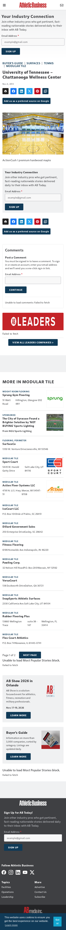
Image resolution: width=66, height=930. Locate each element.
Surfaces (33, 63)
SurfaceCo (9, 444)
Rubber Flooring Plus (16, 616)
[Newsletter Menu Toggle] (62, 5)
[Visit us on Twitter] (32, 872)
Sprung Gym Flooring (16, 395)
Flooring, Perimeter (14, 440)
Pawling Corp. (11, 562)
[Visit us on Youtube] (25, 872)
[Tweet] (29, 91)
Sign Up (11, 51)
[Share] (13, 91)
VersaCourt (9, 580)
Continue (15, 289)
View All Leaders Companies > (32, 342)
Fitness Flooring (12, 544)
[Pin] (37, 91)
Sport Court (10, 462)
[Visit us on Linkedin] (18, 872)
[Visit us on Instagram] (11, 872)
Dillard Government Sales (18, 526)
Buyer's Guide (12, 63)
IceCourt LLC (10, 508)
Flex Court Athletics (15, 638)
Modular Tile (16, 66)
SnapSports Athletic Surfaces (21, 598)
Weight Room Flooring (15, 391)
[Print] (5, 91)
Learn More (18, 715)
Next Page (30, 655)
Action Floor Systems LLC (18, 485)
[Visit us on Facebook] (4, 872)
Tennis (49, 63)
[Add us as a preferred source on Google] (45, 91)
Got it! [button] (58, 922)
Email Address (10, 36)
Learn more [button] (11, 925)
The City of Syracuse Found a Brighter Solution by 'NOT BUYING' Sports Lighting (20, 422)
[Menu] (4, 5)
